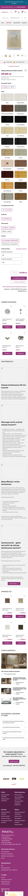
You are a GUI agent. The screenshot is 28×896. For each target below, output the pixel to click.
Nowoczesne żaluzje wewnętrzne (20, 813)
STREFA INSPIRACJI (8, 650)
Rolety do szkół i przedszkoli (5, 799)
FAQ (2, 865)
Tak (3, 209)
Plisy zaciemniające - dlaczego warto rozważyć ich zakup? (19, 699)
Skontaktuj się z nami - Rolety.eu (9, 870)
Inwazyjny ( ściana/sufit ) (11, 240)
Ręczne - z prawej (9, 227)
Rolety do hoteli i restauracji (5, 795)
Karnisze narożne (5, 816)
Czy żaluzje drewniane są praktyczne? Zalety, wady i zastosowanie (19, 689)
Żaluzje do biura (18, 824)
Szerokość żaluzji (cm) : (7, 252)
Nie (10, 209)
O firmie (3, 877)
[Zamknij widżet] (2, 891)
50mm (12, 87)
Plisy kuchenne (18, 795)
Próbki (2, 858)
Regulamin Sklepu (5, 881)
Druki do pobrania (5, 868)
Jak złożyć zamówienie (7, 854)
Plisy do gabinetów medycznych (19, 798)
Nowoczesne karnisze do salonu (6, 821)
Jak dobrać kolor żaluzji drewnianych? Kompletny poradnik (19, 679)
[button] (11, 12)
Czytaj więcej (13, 583)
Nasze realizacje (5, 884)
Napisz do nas (14, 761)
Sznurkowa (7, 218)
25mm (6, 87)
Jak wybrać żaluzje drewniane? (10, 671)
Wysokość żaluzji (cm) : (7, 259)
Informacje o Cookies (6, 879)
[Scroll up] (2, 56)
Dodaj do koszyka (20, 278)
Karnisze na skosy (5, 818)
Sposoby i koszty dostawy (7, 856)
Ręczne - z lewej (6, 231)
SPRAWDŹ (14, 3)
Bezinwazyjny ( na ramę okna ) (10, 244)
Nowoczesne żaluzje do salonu (20, 821)
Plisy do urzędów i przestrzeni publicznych (19, 802)
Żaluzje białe (18, 818)
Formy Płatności (5, 851)
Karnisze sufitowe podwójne (5, 813)
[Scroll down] (25, 56)
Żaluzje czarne (18, 816)
